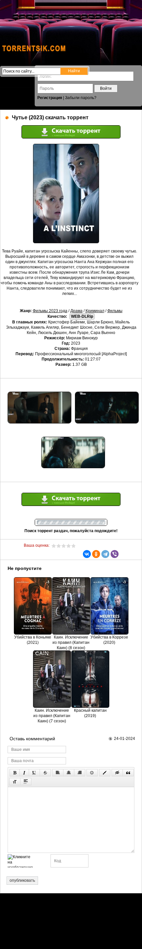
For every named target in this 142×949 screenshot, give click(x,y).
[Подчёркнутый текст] (34, 772)
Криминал (95, 310)
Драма (76, 310)
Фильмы (115, 310)
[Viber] (115, 554)
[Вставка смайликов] (92, 772)
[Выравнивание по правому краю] (79, 772)
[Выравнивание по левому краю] (57, 772)
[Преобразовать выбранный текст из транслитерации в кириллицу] (14, 781)
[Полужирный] (15, 772)
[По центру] (68, 772)
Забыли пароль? (80, 97)
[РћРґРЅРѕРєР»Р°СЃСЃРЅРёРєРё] (96, 554)
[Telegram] (105, 554)
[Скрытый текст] (117, 772)
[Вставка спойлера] (25, 781)
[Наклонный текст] (24, 772)
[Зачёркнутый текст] (45, 772)
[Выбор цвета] (104, 772)
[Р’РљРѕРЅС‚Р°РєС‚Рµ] (87, 554)
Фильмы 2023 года (50, 310)
